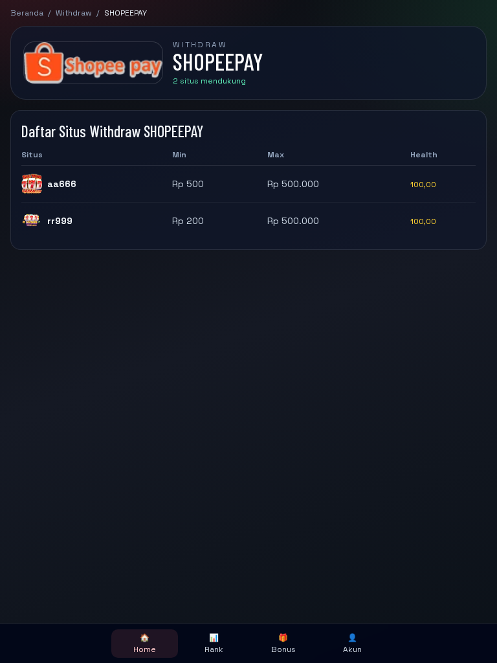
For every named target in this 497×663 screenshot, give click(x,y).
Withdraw (74, 13)
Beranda (26, 13)
